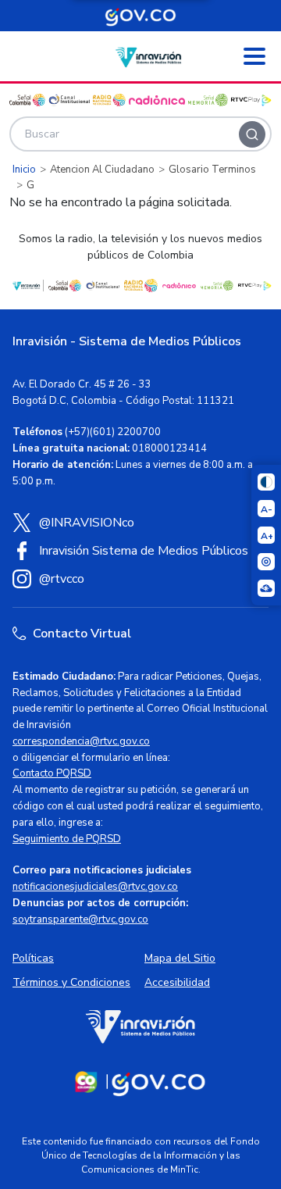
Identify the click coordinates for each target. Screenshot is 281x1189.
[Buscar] (252, 134)
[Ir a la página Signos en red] (266, 588)
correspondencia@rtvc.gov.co (81, 741)
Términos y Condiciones (71, 982)
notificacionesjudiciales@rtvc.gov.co (95, 887)
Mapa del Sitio (179, 958)
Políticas (33, 958)
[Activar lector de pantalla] (266, 561)
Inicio (24, 169)
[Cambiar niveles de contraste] (266, 482)
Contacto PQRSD (51, 773)
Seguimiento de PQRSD (66, 839)
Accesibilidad (177, 982)
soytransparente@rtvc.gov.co (80, 919)
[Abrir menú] (254, 56)
